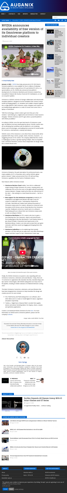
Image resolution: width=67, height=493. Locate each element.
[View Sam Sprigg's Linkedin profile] (28, 357)
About (3, 472)
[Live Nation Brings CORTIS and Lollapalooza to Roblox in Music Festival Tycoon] (5, 422)
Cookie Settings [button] (18, 489)
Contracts (12, 14)
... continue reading (45, 405)
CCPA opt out (6, 486)
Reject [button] (11, 489)
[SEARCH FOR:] (59, 17)
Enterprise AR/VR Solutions (52, 475)
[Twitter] (55, 20)
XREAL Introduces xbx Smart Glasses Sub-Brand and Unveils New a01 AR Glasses (34, 447)
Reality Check (8, 394)
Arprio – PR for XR (28, 475)
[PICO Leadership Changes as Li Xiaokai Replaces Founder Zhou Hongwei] (50, 69)
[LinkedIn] (58, 20)
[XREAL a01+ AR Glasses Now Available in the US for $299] (5, 431)
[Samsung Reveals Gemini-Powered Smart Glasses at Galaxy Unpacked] (50, 80)
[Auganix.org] (33, 11)
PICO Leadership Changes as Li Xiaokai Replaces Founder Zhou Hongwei (58, 72)
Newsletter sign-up (7, 478)
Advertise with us (28, 472)
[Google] (65, 20)
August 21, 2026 (30, 403)
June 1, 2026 (14, 449)
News (2, 14)
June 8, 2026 (14, 440)
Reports (25, 14)
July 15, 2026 (14, 431)
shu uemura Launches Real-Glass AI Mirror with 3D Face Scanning (59, 93)
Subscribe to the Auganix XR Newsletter (23, 327)
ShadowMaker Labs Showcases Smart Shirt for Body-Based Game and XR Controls (34, 438)
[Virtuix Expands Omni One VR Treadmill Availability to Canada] (5, 457)
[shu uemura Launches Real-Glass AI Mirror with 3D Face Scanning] (50, 92)
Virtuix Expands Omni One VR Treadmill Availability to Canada (28, 456)
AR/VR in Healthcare (50, 478)
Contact (42, 14)
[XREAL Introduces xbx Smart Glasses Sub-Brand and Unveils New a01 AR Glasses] (5, 449)
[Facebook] (62, 20)
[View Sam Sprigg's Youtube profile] (24, 357)
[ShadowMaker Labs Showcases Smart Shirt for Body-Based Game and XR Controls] (5, 440)
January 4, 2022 (8, 41)
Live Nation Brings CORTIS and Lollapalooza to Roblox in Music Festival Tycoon (33, 421)
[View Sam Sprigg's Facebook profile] (16, 357)
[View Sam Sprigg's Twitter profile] (20, 357)
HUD (19, 14)
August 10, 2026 (14, 422)
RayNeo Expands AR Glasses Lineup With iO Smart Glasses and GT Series (59, 33)
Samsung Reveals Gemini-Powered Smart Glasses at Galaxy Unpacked (59, 83)
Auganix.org (18, 333)
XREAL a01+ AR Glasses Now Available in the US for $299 (26, 430)
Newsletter (34, 14)
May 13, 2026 (14, 457)
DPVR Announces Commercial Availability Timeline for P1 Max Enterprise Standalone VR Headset (59, 59)
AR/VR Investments (50, 472)
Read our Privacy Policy (14, 483)
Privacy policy (5, 475)
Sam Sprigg (23, 362)
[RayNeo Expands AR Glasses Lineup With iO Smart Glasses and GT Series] (50, 32)
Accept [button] (5, 489)
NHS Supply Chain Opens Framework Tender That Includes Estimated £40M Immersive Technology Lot (59, 46)
